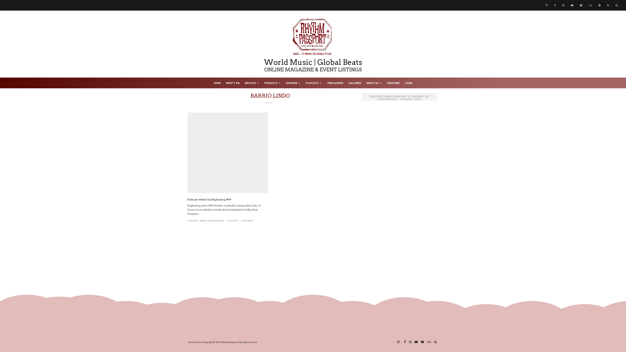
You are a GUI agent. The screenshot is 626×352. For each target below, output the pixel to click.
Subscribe (393, 83)
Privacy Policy (194, 342)
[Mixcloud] (590, 5)
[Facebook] (555, 5)
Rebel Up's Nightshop (212, 221)
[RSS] (608, 5)
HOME (217, 83)
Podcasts (270, 83)
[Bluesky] (581, 5)
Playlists (312, 83)
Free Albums (335, 83)
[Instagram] (563, 5)
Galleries (355, 83)
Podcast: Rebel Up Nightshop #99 (209, 199)
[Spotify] (599, 5)
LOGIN (408, 83)
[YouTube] (572, 5)
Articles (250, 83)
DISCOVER (291, 83)
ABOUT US (372, 83)
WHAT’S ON (232, 83)
